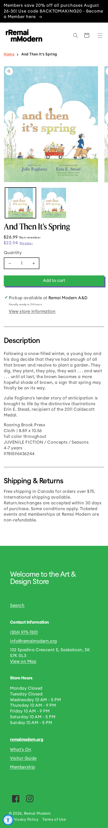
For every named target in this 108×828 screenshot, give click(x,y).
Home (9, 54)
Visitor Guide (23, 758)
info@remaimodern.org (33, 641)
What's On (20, 750)
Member (26, 243)
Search (17, 606)
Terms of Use (54, 819)
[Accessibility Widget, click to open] (8, 819)
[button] (98, 35)
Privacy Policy (26, 819)
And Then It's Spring (39, 54)
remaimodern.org (26, 740)
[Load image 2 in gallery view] (53, 203)
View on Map (23, 662)
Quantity (13, 253)
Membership (22, 767)
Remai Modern (37, 813)
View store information (32, 312)
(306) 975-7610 (24, 632)
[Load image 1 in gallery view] (20, 203)
